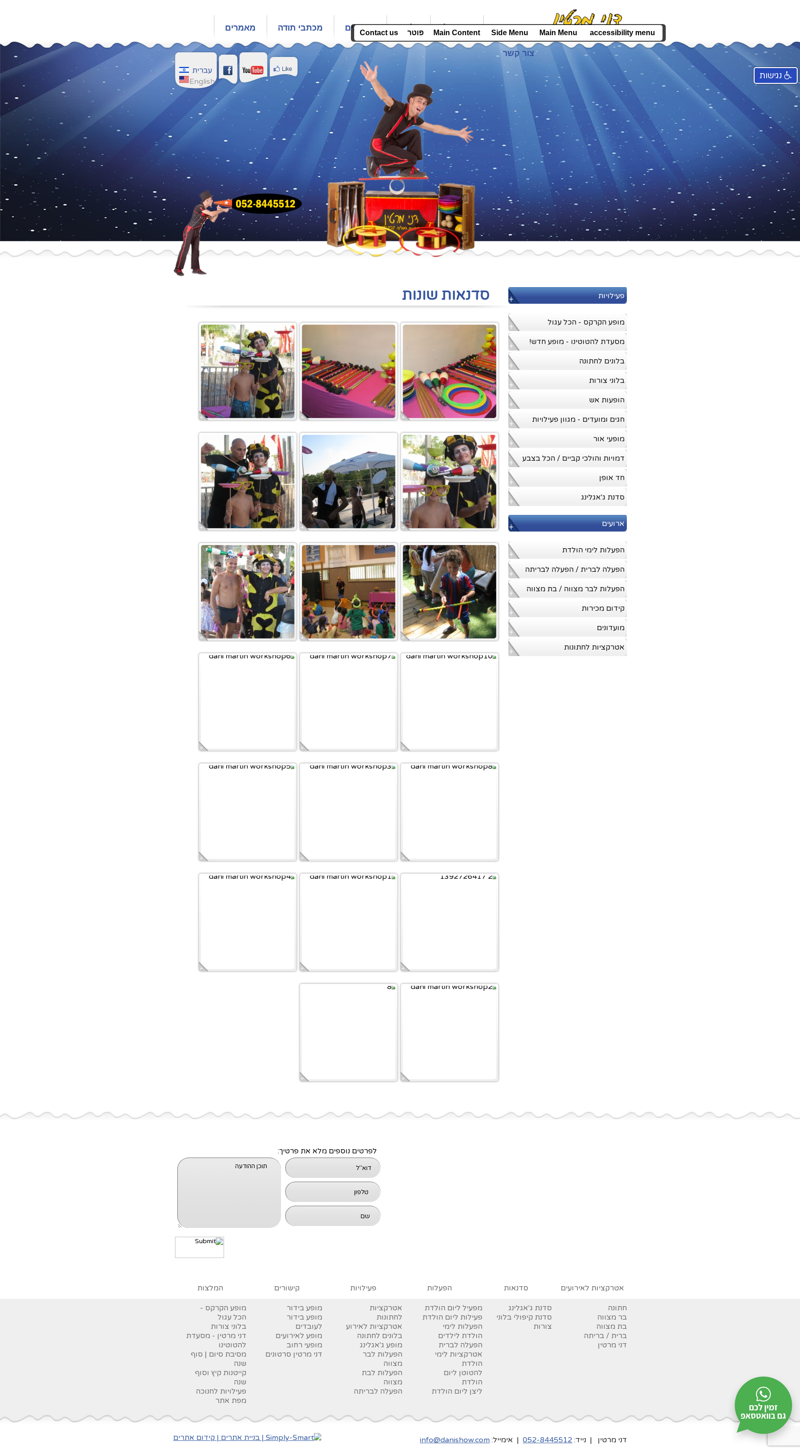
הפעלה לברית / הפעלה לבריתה (575, 569)
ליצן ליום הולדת (456, 1391)
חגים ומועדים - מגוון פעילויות (578, 419)
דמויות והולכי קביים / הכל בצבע (573, 458)
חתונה (617, 1308)
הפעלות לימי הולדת (593, 550)
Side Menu (509, 33)
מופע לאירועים (298, 1335)
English (202, 81)
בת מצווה (611, 1326)
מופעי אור (609, 439)
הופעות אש (607, 400)
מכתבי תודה (300, 27)
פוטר (415, 33)
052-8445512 (547, 1440)
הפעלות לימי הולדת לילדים (460, 1331)
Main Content (456, 33)
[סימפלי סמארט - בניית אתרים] (247, 1437)
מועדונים (611, 627)
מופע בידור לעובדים (304, 1322)
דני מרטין (612, 1345)
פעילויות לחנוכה (221, 1391)
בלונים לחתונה (602, 361)
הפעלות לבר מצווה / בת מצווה (575, 589)
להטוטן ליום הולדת (463, 1377)
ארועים (613, 523)
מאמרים (240, 27)
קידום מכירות (603, 608)
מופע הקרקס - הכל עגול (586, 322)
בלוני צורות (607, 380)
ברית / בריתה (605, 1335)
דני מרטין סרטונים (293, 1354)
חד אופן (612, 477)
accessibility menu (622, 33)
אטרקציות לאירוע (374, 1326)
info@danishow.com (455, 1440)
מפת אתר (230, 1400)
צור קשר (518, 53)
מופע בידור (304, 1308)
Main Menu (558, 33)
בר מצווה (612, 1317)
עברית (202, 70)
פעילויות (611, 295)
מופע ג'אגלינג (381, 1345)
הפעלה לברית (460, 1345)
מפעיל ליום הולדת (453, 1308)
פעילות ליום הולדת (452, 1317)
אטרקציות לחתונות (594, 647)
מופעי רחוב (304, 1345)
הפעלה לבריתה (378, 1391)
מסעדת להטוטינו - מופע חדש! (577, 341)
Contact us (379, 33)
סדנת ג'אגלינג (603, 497)
